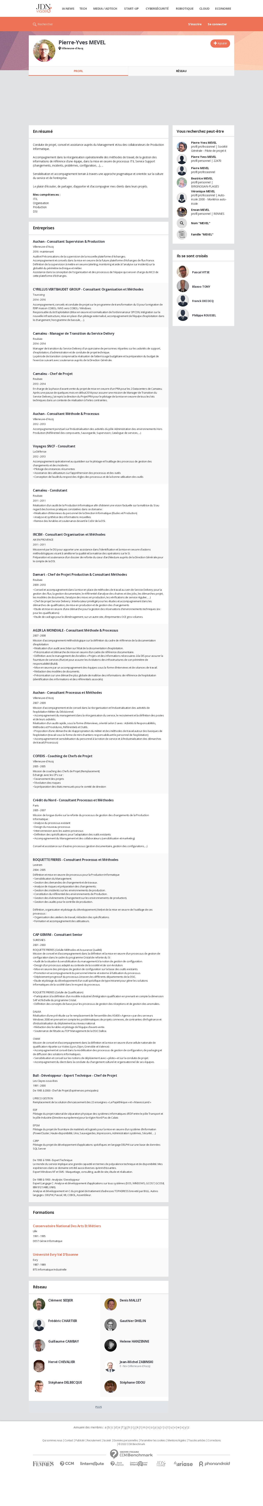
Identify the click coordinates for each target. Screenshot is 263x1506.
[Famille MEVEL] (182, 234)
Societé (107, 1440)
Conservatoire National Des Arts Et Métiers (67, 1226)
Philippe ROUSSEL (204, 315)
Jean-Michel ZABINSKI (136, 1362)
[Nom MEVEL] (182, 223)
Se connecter (217, 24)
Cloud (204, 8)
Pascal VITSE (201, 272)
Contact (69, 1440)
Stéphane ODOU (132, 1382)
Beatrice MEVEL (202, 178)
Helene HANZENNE (134, 1341)
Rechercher (45, 24)
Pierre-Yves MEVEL (204, 143)
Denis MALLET (131, 1300)
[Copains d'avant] (139, 1463)
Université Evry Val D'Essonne (55, 1254)
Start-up (131, 8)
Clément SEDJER (60, 1300)
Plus (98, 1407)
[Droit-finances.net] (117, 1463)
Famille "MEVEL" (202, 234)
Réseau (181, 71)
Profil (78, 71)
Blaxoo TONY (201, 286)
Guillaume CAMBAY (63, 1341)
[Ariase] (183, 1463)
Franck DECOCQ (203, 301)
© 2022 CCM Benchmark (131, 1444)
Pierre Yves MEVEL (203, 157)
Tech (83, 8)
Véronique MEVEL (203, 191)
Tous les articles (196, 1440)
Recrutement (94, 1440)
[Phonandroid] (214, 1463)
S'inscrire (195, 24)
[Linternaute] (92, 1464)
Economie (223, 8)
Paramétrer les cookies (152, 1440)
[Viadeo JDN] (161, 1463)
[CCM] (67, 1463)
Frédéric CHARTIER (62, 1321)
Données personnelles (125, 1440)
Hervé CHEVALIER (61, 1362)
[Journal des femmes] (43, 1463)
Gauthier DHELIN (133, 1321)
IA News (68, 8)
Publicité (79, 1440)
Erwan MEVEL (200, 210)
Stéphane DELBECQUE (65, 1382)
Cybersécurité (157, 8)
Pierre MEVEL (200, 168)
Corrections (214, 1440)
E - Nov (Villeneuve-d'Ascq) (135, 1366)
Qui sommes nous (52, 1440)
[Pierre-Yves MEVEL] (44, 50)
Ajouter (222, 43)
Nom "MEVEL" (200, 223)
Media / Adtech (105, 8)
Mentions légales (177, 1440)
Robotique (184, 8)
